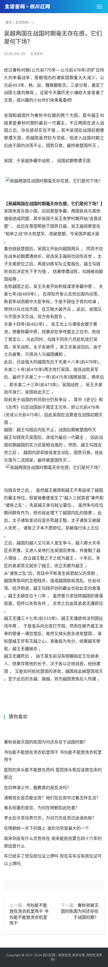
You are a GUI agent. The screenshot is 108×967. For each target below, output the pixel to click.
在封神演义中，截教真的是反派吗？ (37, 787)
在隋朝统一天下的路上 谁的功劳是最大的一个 (46, 828)
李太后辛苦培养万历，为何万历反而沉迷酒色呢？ (50, 818)
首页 (9, 22)
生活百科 (21, 22)
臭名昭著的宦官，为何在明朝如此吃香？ (41, 807)
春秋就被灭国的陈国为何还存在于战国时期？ (46, 742)
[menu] (99, 6)
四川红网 (49, 955)
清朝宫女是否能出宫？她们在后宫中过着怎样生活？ (52, 797)
